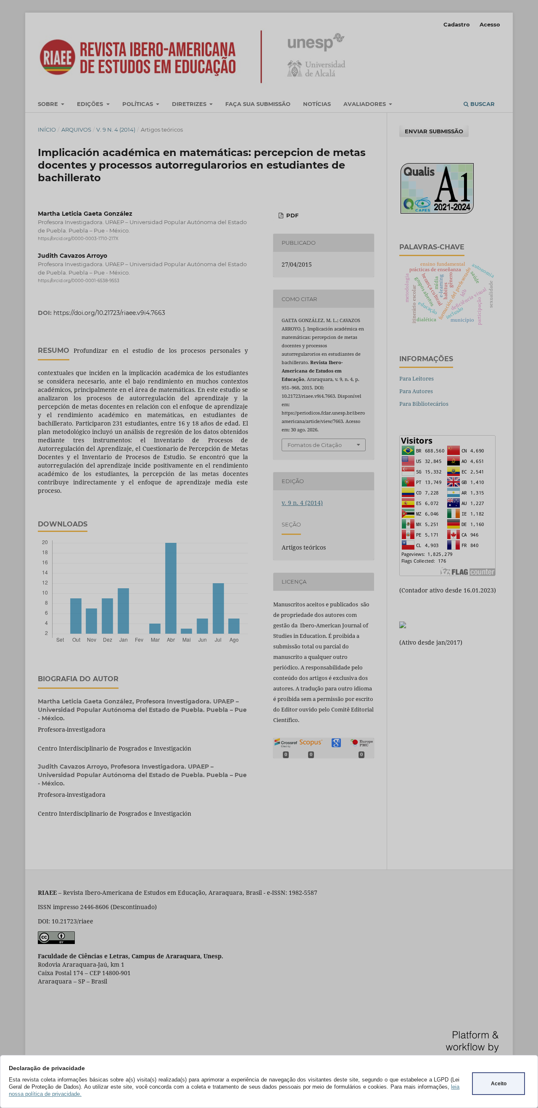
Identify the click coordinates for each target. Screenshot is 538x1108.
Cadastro (456, 24)
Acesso (490, 24)
